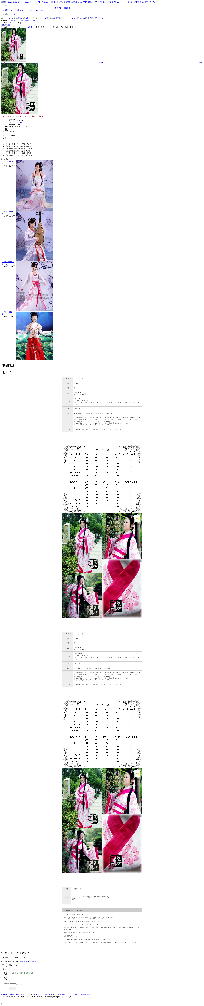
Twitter (26, 10)
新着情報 (19, 18)
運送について (10, 10)
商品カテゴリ (30, 18)
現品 (89, 18)
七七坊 (19, 123)
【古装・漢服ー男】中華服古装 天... (18, 144)
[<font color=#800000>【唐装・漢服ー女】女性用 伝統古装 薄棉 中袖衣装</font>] (13, 61)
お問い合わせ (98, 18)
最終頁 (34, 961)
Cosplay (82, 18)
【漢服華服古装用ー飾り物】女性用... (19, 149)
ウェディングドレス (69, 18)
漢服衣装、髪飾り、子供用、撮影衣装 (24, 20)
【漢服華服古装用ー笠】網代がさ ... (18, 151)
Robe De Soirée (77, 994)
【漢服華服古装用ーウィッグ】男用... (19, 155)
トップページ (8, 18)
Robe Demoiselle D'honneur (62, 994)
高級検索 (6, 25)
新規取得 (67, 8)
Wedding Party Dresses (19, 994)
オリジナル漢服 (43, 18)
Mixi (32, 10)
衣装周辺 (55, 18)
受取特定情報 (85, 994)
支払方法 (19, 10)
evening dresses (6, 994)
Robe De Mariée (46, 994)
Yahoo (41, 10)
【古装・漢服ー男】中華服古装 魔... (18, 146)
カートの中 (13, 14)
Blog (36, 10)
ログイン (58, 8)
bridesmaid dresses (34, 994)
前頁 (27, 961)
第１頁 (22, 961)
